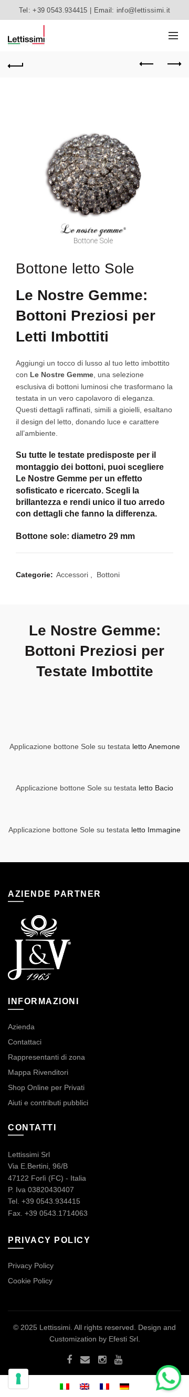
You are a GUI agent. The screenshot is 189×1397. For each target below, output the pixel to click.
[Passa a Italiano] (65, 1385)
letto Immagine (155, 830)
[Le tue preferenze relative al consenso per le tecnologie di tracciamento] (18, 1379)
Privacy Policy (31, 1265)
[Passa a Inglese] (84, 1385)
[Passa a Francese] (104, 1385)
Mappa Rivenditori (38, 1072)
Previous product (147, 64)
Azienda (21, 1026)
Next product (173, 64)
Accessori (72, 574)
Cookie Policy (30, 1281)
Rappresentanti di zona (46, 1057)
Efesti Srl (123, 1339)
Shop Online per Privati (46, 1087)
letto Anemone (156, 746)
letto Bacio (154, 788)
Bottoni (108, 574)
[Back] (16, 64)
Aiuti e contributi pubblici (48, 1102)
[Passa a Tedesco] (124, 1385)
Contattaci (24, 1042)
